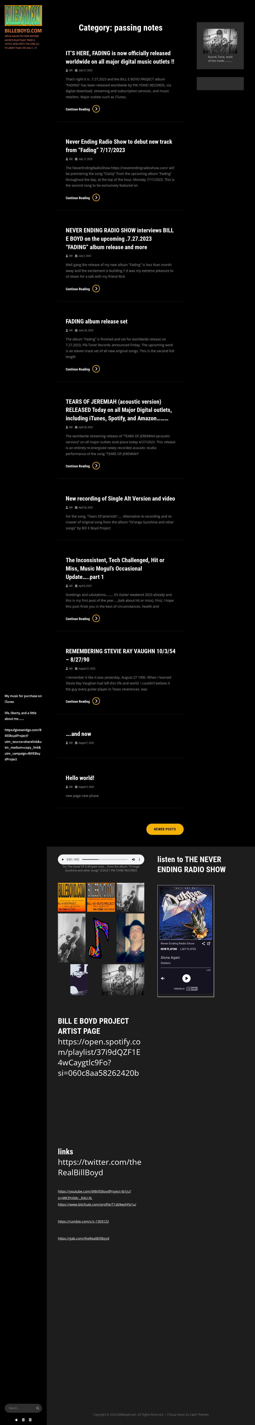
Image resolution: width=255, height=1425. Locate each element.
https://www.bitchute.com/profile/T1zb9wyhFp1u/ (97, 1204)
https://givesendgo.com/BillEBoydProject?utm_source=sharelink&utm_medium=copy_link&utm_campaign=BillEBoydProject (23, 744)
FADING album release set (97, 321)
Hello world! (80, 777)
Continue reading (83, 109)
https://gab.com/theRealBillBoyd (83, 1238)
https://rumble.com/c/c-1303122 (83, 1221)
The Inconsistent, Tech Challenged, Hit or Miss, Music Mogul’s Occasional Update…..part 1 (115, 568)
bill (70, 70)
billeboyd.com (23, 31)
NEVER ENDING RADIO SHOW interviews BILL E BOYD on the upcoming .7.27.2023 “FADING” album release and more (120, 239)
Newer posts (165, 829)
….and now (78, 733)
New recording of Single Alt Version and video (120, 498)
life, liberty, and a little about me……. (20, 715)
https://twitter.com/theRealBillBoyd (100, 1167)
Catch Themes (199, 1414)
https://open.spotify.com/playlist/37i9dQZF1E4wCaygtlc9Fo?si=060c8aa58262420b (99, 1057)
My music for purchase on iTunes (23, 698)
